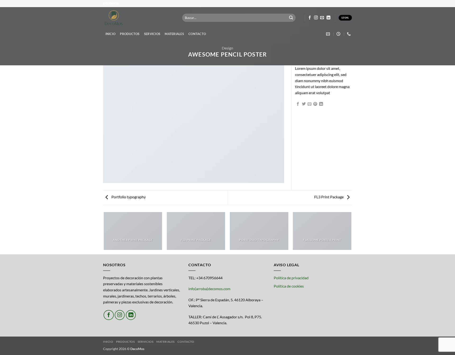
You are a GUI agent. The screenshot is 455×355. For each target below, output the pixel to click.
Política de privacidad (291, 277)
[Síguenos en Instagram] (316, 18)
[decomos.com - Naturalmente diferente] (139, 17)
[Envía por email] (309, 104)
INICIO (110, 34)
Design (227, 48)
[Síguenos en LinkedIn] (328, 18)
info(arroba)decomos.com (209, 288)
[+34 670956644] (349, 34)
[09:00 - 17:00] (339, 34)
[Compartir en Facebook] (298, 104)
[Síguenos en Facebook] (310, 18)
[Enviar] (291, 18)
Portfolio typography (128, 197)
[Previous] (104, 233)
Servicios (152, 34)
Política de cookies (289, 286)
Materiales (174, 34)
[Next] (351, 233)
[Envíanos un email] (322, 18)
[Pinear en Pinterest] (315, 104)
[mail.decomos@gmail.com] (328, 34)
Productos (129, 34)
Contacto (197, 34)
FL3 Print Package (329, 197)
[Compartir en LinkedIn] (321, 104)
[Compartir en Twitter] (304, 104)
